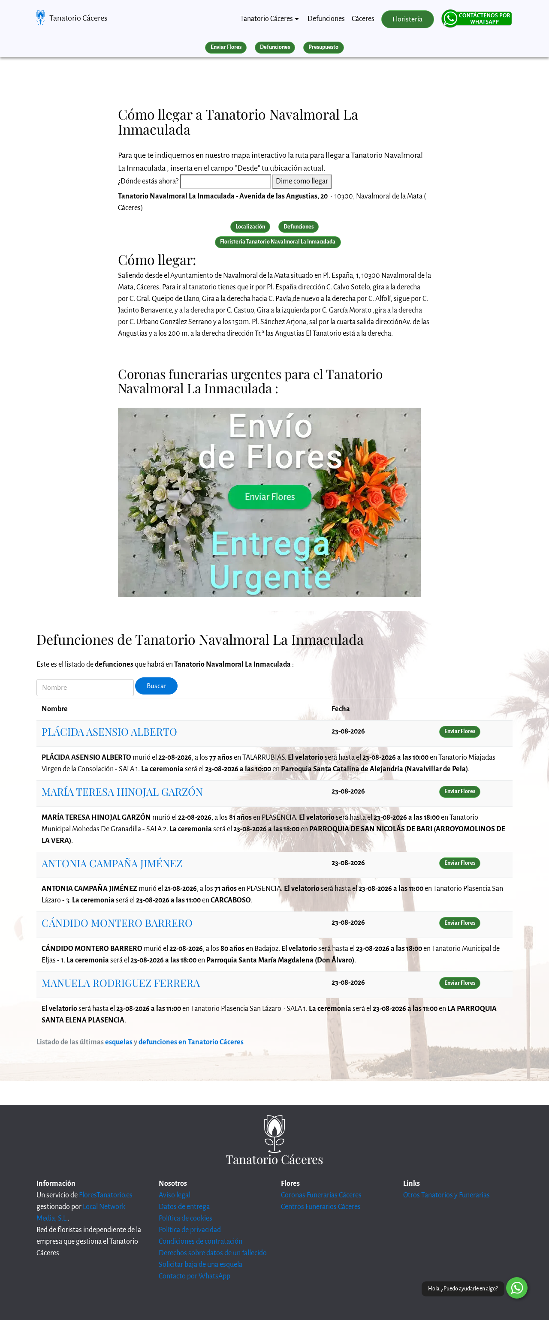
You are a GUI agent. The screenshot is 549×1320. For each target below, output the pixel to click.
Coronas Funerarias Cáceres (321, 1195)
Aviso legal (174, 1195)
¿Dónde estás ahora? (148, 181)
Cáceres (363, 19)
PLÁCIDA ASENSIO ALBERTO (109, 731)
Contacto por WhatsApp (194, 1276)
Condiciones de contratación (200, 1241)
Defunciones (326, 19)
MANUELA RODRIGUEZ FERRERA (121, 982)
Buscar (156, 686)
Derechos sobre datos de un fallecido (213, 1253)
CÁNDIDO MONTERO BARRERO (117, 922)
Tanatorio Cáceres (78, 18)
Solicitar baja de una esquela (200, 1265)
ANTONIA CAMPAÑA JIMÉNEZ (112, 863)
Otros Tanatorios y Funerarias (446, 1195)
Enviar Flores (226, 47)
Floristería (407, 19)
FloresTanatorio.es (106, 1195)
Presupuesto (323, 47)
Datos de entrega (184, 1207)
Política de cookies (185, 1218)
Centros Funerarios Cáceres (321, 1207)
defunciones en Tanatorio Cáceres (191, 1042)
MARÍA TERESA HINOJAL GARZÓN (122, 791)
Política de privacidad (190, 1230)
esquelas (119, 1042)
